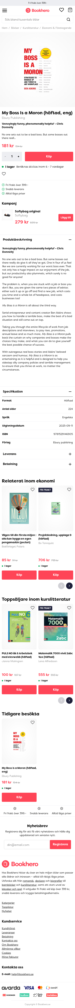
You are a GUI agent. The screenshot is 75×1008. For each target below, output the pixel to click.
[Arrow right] (69, 586)
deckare (40, 880)
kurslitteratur (28, 884)
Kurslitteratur (30, 27)
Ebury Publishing (13, 118)
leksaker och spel (12, 889)
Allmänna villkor (11, 948)
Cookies (6, 952)
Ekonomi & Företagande (56, 27)
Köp (49, 156)
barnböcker (8, 884)
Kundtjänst (8, 928)
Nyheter (7, 911)
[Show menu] (4, 10)
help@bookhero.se (22, 974)
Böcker (14, 27)
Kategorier (8, 902)
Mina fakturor (10, 957)
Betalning (7, 936)
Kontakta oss (9, 940)
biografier (56, 880)
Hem (4, 27)
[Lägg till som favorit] (4, 174)
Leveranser (8, 932)
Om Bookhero (10, 944)
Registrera (60, 844)
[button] (70, 10)
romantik (28, 880)
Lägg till (66, 217)
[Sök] (68, 19)
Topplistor (7, 907)
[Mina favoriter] (61, 10)
